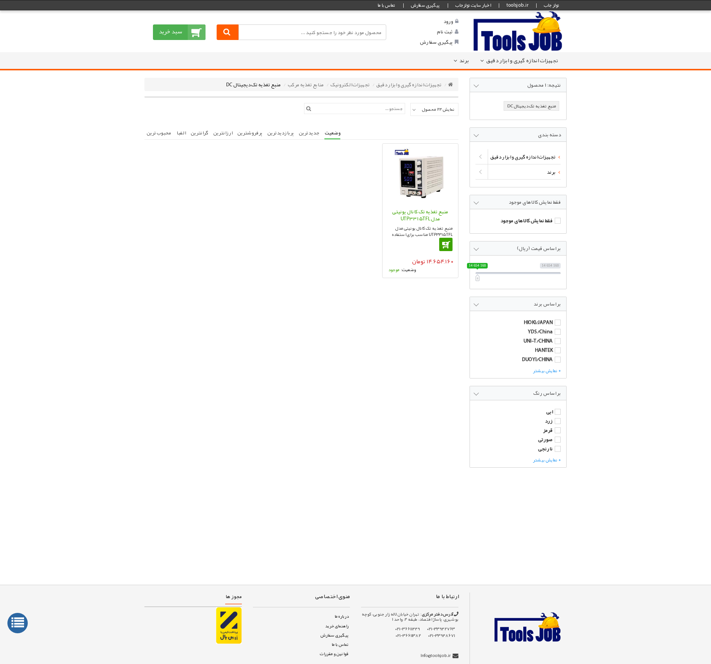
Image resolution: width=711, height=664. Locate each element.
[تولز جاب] (518, 31)
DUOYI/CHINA (537, 359)
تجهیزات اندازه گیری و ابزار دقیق (522, 60)
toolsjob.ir (517, 5)
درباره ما (341, 616)
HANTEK (544, 350)
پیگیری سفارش (425, 5)
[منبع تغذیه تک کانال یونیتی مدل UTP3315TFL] (420, 175)
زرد (549, 420)
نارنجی (545, 448)
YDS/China (540, 331)
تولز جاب (551, 5)
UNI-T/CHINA (538, 340)
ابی (549, 411)
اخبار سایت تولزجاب (473, 5)
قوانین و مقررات (334, 653)
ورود (448, 21)
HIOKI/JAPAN (538, 322)
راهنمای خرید (336, 625)
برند (464, 60)
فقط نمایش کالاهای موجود (526, 220)
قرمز (548, 430)
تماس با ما (386, 5)
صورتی (545, 439)
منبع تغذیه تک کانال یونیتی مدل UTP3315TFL (420, 215)
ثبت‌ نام (445, 31)
